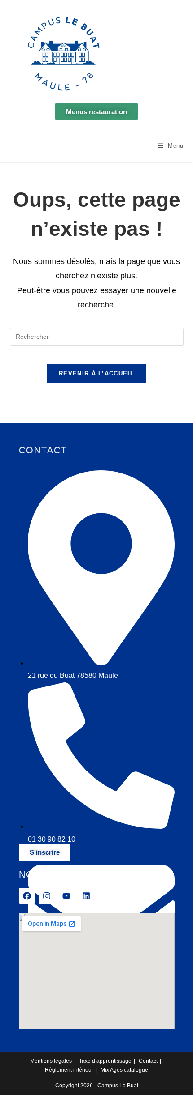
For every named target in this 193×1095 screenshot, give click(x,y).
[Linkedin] (86, 896)
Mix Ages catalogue (124, 1070)
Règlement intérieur (69, 1070)
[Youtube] (66, 896)
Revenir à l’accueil (96, 373)
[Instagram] (47, 896)
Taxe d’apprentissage (105, 1061)
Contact (148, 1061)
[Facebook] (27, 896)
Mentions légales (51, 1061)
